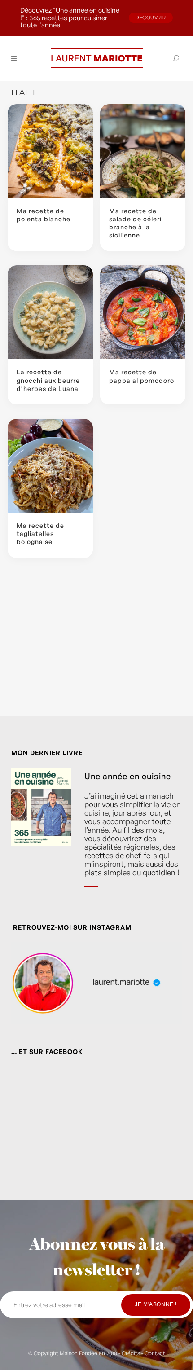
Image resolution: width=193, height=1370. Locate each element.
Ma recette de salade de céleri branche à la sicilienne (135, 223)
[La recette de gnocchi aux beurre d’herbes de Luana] (50, 312)
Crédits (131, 1353)
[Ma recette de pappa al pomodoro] (142, 312)
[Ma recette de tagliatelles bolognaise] (50, 466)
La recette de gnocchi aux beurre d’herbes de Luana (48, 380)
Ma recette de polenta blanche (43, 215)
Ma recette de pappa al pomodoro (141, 376)
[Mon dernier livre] (41, 834)
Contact (155, 1353)
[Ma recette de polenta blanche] (50, 151)
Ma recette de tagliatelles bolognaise (40, 533)
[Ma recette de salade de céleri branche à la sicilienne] (142, 151)
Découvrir (151, 17)
